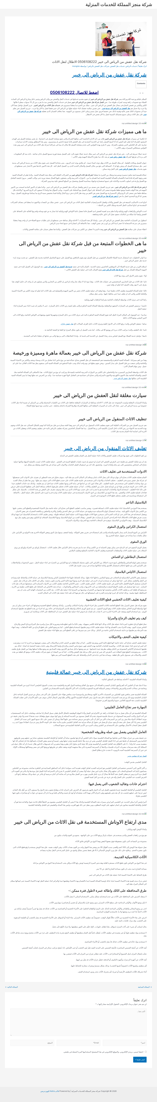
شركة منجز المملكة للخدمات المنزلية (119, 4)
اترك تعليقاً (142, 66)
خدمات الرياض (131, 66)
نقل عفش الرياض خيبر (122, 378)
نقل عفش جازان (67, 324)
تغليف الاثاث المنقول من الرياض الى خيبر (105, 448)
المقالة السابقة (145, 987)
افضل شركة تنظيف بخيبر (137, 756)
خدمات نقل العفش (117, 66)
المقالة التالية (11, 987)
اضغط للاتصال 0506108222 (74, 92)
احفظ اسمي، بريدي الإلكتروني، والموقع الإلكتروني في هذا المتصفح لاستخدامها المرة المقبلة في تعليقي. (103, 1052)
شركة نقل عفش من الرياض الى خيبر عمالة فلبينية (96, 672)
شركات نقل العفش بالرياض (98, 66)
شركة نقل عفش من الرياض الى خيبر (109, 75)
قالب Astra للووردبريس (49, 1091)
